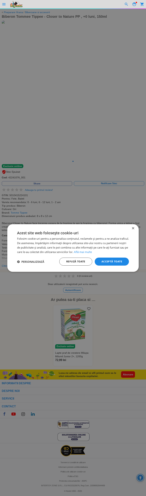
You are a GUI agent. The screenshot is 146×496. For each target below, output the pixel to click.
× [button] (133, 228)
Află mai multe (83, 252)
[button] (30, 262)
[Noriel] (16, 4)
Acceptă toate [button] (111, 261)
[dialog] (73, 248)
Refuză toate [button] (75, 261)
